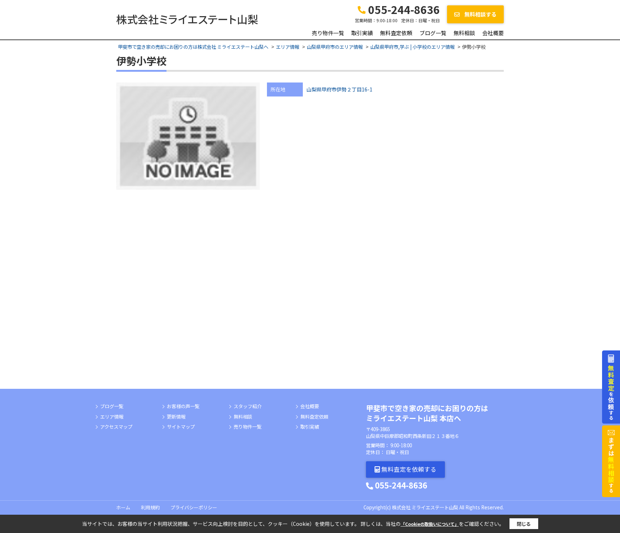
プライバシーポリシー (193, 507)
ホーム (123, 507)
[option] (188, 136)
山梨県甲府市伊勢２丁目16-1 (339, 89)
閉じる (524, 523)
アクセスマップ (116, 427)
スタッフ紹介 (248, 406)
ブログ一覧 (432, 33)
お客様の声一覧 (183, 406)
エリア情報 (111, 417)
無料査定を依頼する (408, 468)
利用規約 (150, 507)
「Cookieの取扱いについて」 (430, 524)
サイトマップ (181, 427)
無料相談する (480, 14)
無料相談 (464, 33)
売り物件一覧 (328, 33)
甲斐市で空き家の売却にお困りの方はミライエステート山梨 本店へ (427, 413)
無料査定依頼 (396, 33)
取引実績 (362, 33)
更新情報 (176, 417)
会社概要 (493, 33)
